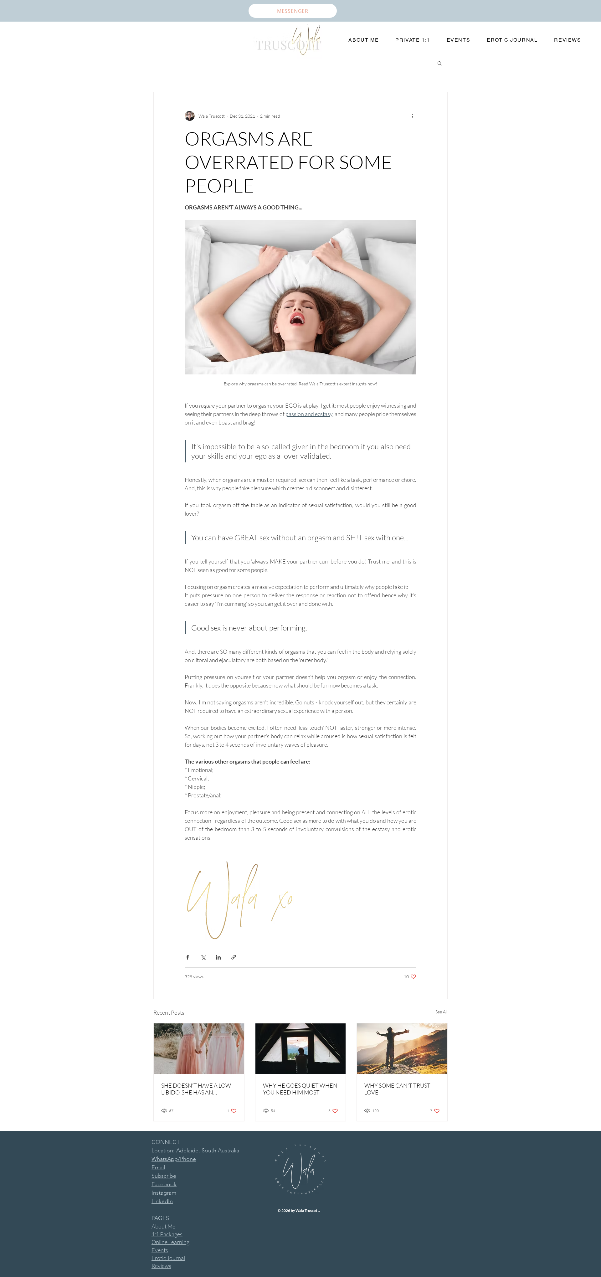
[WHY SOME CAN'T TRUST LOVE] (402, 1048)
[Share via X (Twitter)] (203, 957)
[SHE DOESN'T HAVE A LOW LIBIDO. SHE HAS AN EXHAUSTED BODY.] (199, 1048)
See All (441, 1011)
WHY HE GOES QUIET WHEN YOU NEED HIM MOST (300, 1089)
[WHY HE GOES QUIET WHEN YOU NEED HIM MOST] (300, 1048)
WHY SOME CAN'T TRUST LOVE (397, 1089)
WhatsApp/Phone (174, 1159)
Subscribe (164, 1175)
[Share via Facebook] (188, 957)
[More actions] (412, 116)
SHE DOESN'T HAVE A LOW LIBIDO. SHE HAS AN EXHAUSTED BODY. (196, 1089)
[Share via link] (234, 957)
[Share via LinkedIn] (218, 957)
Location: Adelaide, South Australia (195, 1150)
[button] (440, 62)
